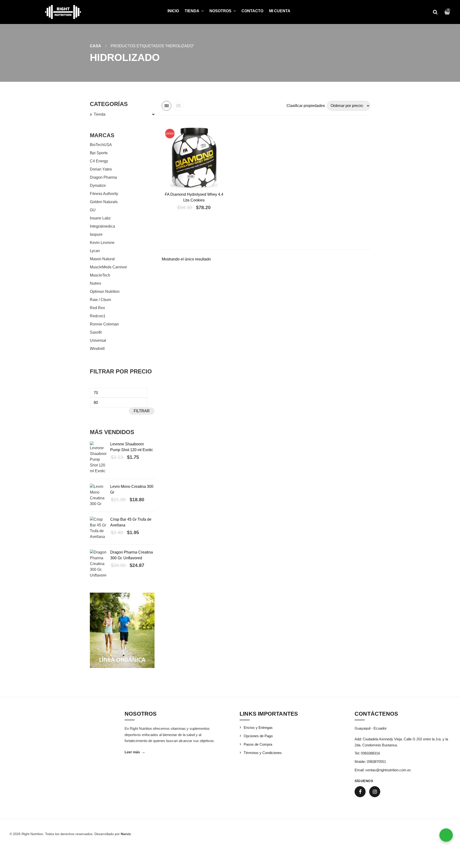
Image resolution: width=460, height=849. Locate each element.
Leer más (135, 752)
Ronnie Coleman (104, 324)
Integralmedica (102, 226)
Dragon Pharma (103, 177)
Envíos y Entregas (258, 727)
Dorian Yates (101, 169)
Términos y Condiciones (263, 753)
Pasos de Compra (258, 744)
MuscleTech (100, 275)
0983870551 (376, 762)
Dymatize (98, 185)
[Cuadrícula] (166, 106)
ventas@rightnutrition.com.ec (388, 770)
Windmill (97, 349)
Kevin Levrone (102, 243)
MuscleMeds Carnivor (108, 267)
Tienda (99, 114)
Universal (98, 340)
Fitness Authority (104, 194)
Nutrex (95, 283)
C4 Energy (99, 161)
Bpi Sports (99, 153)
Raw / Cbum (100, 300)
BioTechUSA (101, 145)
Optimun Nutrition (105, 291)
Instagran (374, 791)
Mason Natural (102, 259)
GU (93, 210)
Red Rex (97, 308)
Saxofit (96, 332)
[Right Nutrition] (63, 12)
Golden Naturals (104, 202)
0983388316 (370, 753)
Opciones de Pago (258, 736)
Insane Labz (100, 218)
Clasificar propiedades (306, 106)
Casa (95, 46)
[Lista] (178, 106)
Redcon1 (97, 316)
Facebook (360, 791)
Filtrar (142, 411)
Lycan (95, 251)
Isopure (96, 234)
